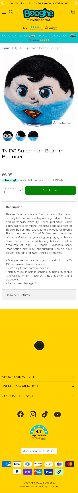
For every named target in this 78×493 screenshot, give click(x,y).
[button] (39, 28)
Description (14, 207)
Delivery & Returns (18, 295)
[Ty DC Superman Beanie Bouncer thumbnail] (8, 136)
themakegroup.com (46, 486)
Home (6, 48)
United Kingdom (37, 450)
